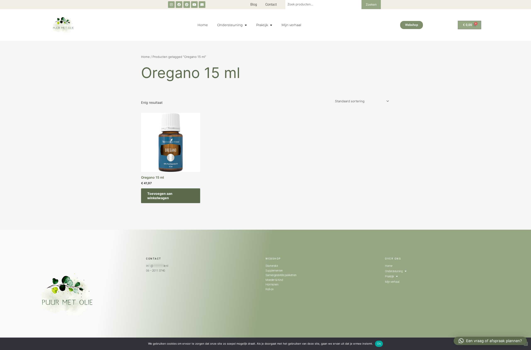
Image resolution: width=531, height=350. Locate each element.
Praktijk (262, 25)
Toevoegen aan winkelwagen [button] (159, 195)
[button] (490, 341)
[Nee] (526, 344)
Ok (379, 343)
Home (202, 25)
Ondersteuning (230, 25)
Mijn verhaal (291, 25)
